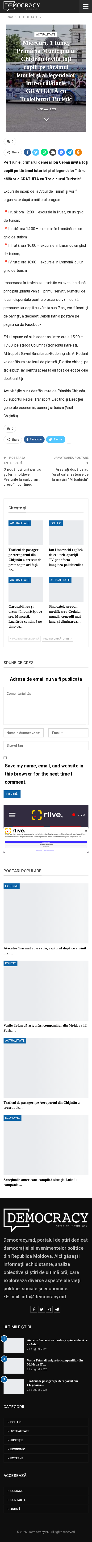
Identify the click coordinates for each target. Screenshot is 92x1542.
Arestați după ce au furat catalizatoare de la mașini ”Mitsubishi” (69, 474)
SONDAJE (16, 1491)
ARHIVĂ (15, 1509)
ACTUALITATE (45, 34)
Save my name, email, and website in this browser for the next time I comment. (44, 774)
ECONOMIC (12, 1117)
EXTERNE (11, 886)
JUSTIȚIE (16, 1440)
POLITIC (55, 523)
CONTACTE (18, 1500)
